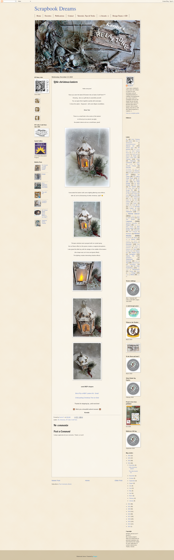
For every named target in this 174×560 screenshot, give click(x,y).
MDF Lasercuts (133, 231)
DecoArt (128, 167)
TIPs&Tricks (136, 269)
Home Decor (134, 214)
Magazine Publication (131, 223)
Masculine (137, 230)
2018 (129, 514)
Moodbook (128, 237)
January (131, 501)
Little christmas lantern (133, 468)
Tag (127, 262)
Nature (133, 239)
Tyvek (138, 271)
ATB (132, 152)
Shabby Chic (129, 251)
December (132, 465)
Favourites (136, 201)
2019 (129, 511)
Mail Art (136, 225)
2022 (129, 504)
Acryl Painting (135, 139)
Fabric (135, 198)
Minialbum (128, 233)
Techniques (133, 264)
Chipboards (133, 161)
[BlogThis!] (77, 417)
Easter (127, 196)
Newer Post (56, 480)
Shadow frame (136, 252)
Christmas (62, 419)
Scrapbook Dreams (55, 8)
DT (127, 174)
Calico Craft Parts (131, 157)
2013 (129, 526)
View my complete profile (132, 113)
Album (130, 141)
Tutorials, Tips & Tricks (86, 16)
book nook (135, 154)
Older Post (118, 480)
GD (139, 205)
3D (58, 419)
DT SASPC (132, 187)
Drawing (136, 172)
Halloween (129, 211)
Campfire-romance (44, 201)
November (132, 475)
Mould (135, 237)
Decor (136, 169)
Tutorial (131, 271)
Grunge (134, 210)
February (131, 498)
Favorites (48, 16)
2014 (129, 524)
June (130, 488)
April (130, 493)
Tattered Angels (136, 262)
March (131, 495)
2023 (129, 463)
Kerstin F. (130, 85)
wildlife (127, 274)
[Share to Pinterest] (82, 417)
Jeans (132, 216)
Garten (133, 205)
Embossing (137, 196)
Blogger (95, 556)
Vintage (133, 273)
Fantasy (128, 201)
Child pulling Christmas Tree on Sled (87, 398)
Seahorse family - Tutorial (44, 222)
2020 (129, 509)
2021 (129, 506)
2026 (129, 455)
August (131, 483)
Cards (138, 159)
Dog (130, 172)
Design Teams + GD (120, 16)
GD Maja (130, 206)
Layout (129, 221)
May (130, 490)
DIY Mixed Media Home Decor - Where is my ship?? (44, 213)
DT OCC (137, 185)
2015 (129, 521)
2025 (129, 458)
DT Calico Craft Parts (71, 419)
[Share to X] (78, 417)
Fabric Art (128, 200)
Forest (127, 203)
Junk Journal (130, 217)
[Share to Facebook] (80, 417)
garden (128, 205)
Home (39, 16)
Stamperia (128, 257)
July (130, 485)
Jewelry (138, 216)
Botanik (128, 155)
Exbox (130, 198)
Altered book (129, 147)
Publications (59, 16)
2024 (129, 460)
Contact (71, 16)
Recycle (136, 242)
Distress (137, 171)
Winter (132, 274)
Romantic (129, 244)
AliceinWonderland (130, 144)
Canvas (128, 159)
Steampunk (129, 259)
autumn (128, 154)
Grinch (127, 210)
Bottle (134, 156)
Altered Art (130, 146)
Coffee (138, 162)
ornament (128, 241)
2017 (129, 516)
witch (138, 274)
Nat (126, 239)
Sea (134, 249)
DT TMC (128, 193)
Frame (135, 203)
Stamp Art (130, 256)
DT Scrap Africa (130, 188)
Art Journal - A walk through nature (45, 167)
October (131, 478)
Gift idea (137, 206)
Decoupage (129, 171)
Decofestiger (128, 169)
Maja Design (129, 226)
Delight (43, 174)
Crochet (130, 164)
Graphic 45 (133, 208)
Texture (128, 266)
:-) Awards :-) (104, 16)
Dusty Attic (134, 195)
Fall (136, 200)
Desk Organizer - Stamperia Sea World (45, 185)
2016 (129, 519)
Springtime (132, 254)
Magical (128, 225)
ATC (137, 152)
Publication (128, 242)
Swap (136, 261)
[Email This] (75, 417)
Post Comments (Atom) (65, 484)
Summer (128, 261)
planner (135, 241)
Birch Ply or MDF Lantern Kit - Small (87, 393)
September (132, 480)
